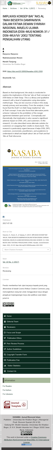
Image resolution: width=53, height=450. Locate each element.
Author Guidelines (14, 349)
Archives (13, 8)
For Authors (7, 390)
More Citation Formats (14, 250)
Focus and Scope (14, 333)
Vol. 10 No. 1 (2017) (27, 8)
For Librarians (8, 394)
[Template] (15, 409)
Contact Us (11, 371)
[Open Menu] (2, 2)
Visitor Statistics (13, 366)
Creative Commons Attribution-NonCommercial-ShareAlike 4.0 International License (26, 439)
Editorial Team (12, 321)
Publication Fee (13, 360)
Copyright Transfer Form (17, 355)
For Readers (7, 386)
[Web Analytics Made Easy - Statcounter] (26, 445)
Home (5, 8)
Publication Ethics (14, 338)
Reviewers (11, 327)
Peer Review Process (15, 344)
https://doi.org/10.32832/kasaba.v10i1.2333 (25, 71)
